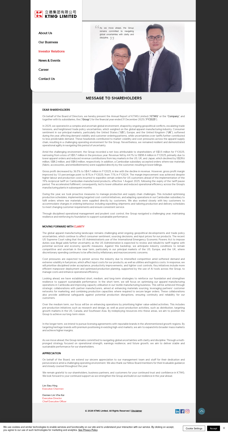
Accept (213, 428)
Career (44, 69)
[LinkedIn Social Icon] (177, 411)
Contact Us (47, 79)
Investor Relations (52, 51)
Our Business (48, 42)
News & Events (49, 60)
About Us (45, 33)
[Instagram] (187, 411)
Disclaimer (136, 410)
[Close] (224, 428)
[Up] (201, 411)
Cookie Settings (194, 428)
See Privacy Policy (88, 430)
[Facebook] (182, 411)
